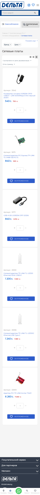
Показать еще (30, 41)
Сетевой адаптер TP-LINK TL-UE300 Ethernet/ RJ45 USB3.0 (18, 274)
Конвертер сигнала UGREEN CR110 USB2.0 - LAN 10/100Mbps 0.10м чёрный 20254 (19, 96)
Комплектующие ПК (32, 24)
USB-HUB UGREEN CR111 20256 (16, 215)
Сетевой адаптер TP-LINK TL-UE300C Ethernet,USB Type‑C (19, 334)
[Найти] (35, 13)
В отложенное (22, 121)
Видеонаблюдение (11, 24)
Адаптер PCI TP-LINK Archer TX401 (17, 393)
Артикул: (7, 90)
